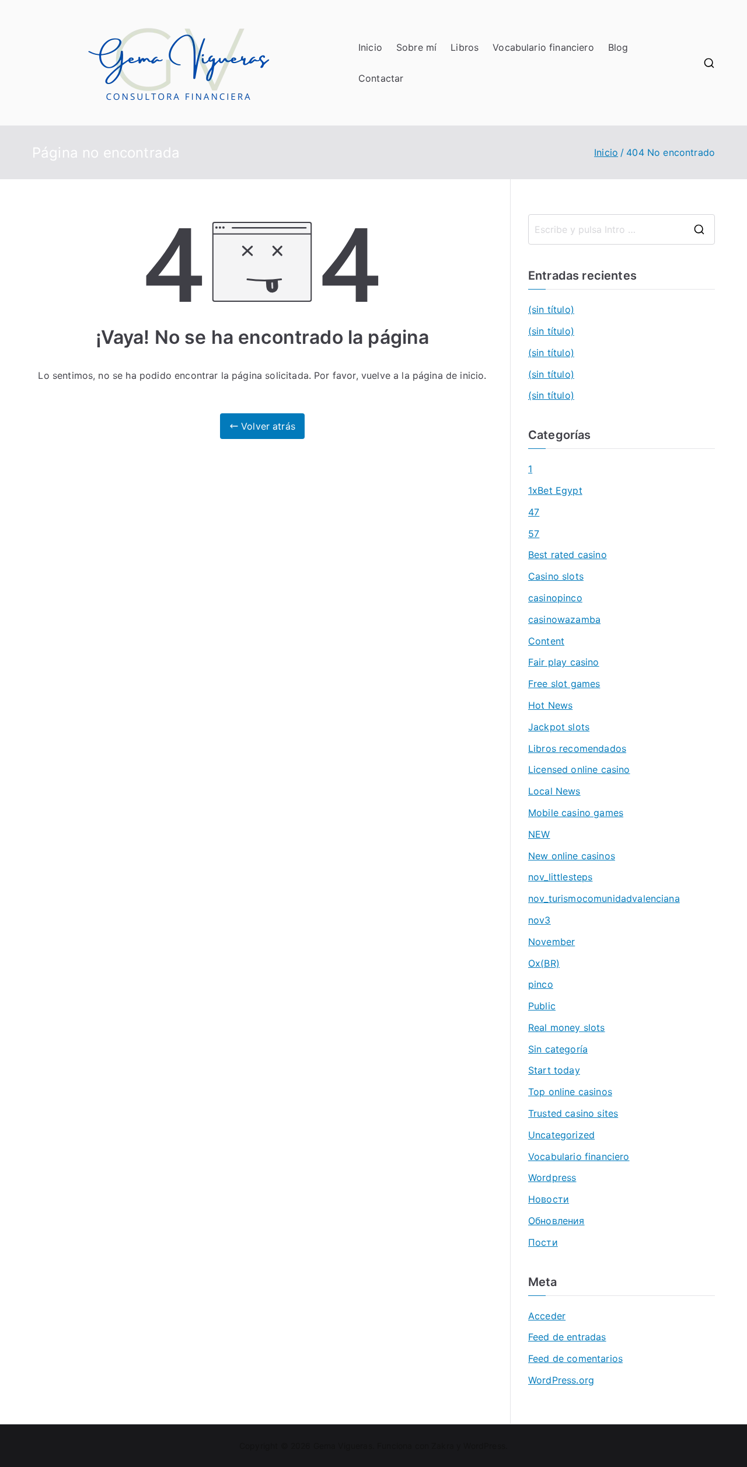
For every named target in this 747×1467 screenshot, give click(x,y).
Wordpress (552, 1177)
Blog (618, 47)
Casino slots (556, 576)
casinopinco (555, 598)
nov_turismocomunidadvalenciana (604, 898)
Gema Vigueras (342, 1446)
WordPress (484, 1446)
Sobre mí (416, 47)
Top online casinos (570, 1091)
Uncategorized (561, 1135)
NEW (539, 834)
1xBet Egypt (555, 490)
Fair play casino (563, 662)
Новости (548, 1199)
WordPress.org (561, 1380)
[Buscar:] (621, 229)
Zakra (442, 1446)
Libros (465, 47)
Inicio (370, 47)
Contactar (380, 78)
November (551, 941)
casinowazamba (564, 619)
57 (533, 533)
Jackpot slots (558, 727)
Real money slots (566, 1027)
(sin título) (551, 309)
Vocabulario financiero (543, 47)
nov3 (539, 920)
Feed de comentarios (575, 1358)
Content (546, 641)
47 (533, 512)
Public (542, 1006)
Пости (543, 1242)
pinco (540, 984)
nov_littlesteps (560, 877)
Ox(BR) (544, 963)
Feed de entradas (567, 1337)
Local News (554, 791)
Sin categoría (558, 1049)
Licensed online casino (579, 769)
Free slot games (564, 683)
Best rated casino (567, 554)
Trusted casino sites (573, 1113)
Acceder (547, 1316)
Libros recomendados (577, 748)
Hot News (550, 705)
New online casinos (571, 856)
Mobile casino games (575, 812)
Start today (554, 1070)
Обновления (556, 1220)
